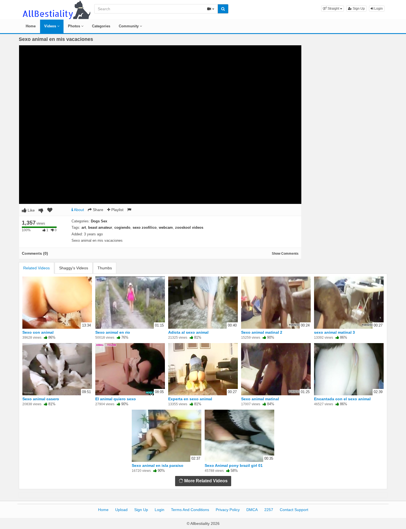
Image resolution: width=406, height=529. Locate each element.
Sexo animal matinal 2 (261, 332)
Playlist (116, 209)
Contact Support (294, 509)
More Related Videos (205, 480)
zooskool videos (189, 227)
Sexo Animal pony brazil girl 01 (234, 465)
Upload (121, 509)
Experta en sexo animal (190, 399)
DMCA (252, 509)
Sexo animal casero (40, 399)
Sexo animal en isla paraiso (157, 465)
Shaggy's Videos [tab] (73, 268)
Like (31, 210)
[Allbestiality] (56, 9)
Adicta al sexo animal (188, 332)
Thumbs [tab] (104, 268)
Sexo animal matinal (260, 399)
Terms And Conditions (190, 509)
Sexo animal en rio (112, 332)
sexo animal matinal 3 (334, 332)
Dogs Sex (99, 221)
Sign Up (358, 8)
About (78, 209)
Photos (74, 26)
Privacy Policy (228, 509)
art (83, 227)
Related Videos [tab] (36, 268)
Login (378, 8)
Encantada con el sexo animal (342, 399)
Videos (50, 26)
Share (97, 209)
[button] (332, 9)
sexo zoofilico (145, 227)
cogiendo (122, 227)
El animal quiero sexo (115, 399)
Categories (101, 26)
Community (129, 26)
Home (31, 26)
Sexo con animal (38, 332)
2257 (268, 509)
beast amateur (100, 227)
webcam (166, 227)
